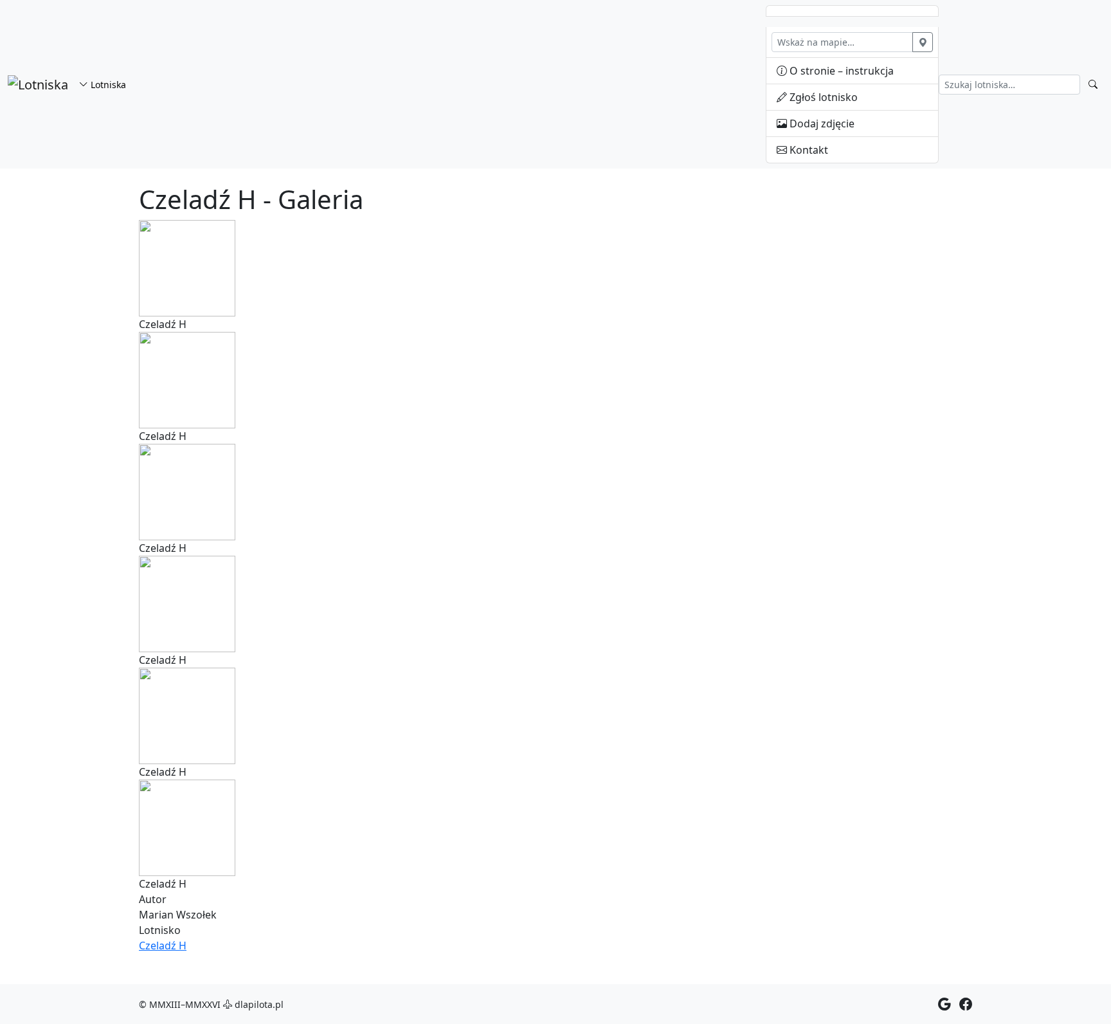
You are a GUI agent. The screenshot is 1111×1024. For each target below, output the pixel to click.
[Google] (944, 1003)
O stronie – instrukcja (840, 71)
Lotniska (107, 84)
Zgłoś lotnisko (822, 97)
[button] (187, 267)
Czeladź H (162, 945)
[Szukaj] (1093, 85)
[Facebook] (965, 1003)
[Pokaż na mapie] (922, 42)
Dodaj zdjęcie (820, 123)
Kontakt (807, 150)
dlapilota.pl (258, 1004)
